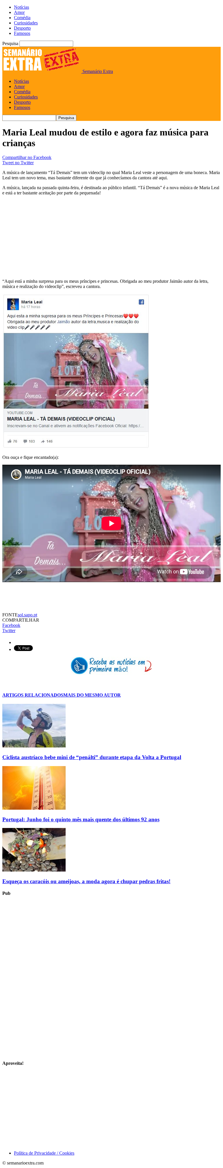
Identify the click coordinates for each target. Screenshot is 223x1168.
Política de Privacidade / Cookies (44, 1153)
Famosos (22, 33)
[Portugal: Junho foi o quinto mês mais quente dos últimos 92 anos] (34, 808)
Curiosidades (26, 22)
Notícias (21, 7)
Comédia (22, 17)
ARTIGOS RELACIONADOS (32, 695)
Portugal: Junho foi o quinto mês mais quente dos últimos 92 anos (80, 819)
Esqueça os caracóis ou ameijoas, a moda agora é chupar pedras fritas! (86, 881)
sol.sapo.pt (27, 614)
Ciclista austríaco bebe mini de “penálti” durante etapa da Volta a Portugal (91, 757)
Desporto (22, 28)
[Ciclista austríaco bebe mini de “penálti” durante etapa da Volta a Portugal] (34, 745)
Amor (19, 12)
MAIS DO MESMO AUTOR (92, 695)
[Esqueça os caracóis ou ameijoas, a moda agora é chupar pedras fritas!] (34, 869)
